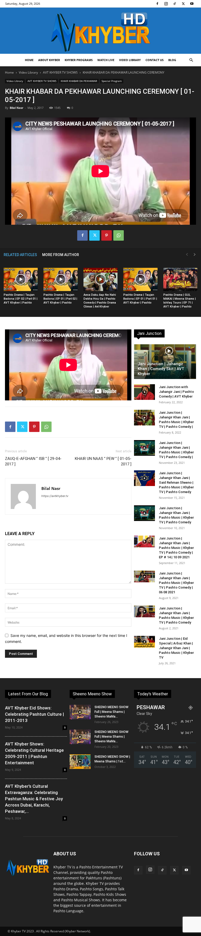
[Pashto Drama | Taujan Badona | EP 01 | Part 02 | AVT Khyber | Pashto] (60, 279)
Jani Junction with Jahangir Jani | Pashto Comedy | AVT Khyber (176, 391)
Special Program (112, 81)
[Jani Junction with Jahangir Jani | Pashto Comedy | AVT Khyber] (144, 392)
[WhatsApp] (118, 235)
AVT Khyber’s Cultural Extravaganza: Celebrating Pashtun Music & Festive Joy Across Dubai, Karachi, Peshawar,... (34, 799)
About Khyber (49, 60)
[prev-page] (186, 254)
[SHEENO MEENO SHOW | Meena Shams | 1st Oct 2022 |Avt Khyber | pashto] (80, 761)
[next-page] (194, 254)
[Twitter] (183, 3)
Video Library (130, 60)
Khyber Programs (79, 60)
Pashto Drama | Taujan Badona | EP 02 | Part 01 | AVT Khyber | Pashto (20, 298)
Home (29, 60)
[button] (191, 60)
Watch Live (105, 60)
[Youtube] (192, 3)
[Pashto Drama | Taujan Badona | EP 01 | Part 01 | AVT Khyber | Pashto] (140, 279)
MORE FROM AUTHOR (60, 255)
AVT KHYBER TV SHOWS (60, 72)
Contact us (155, 60)
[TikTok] (174, 3)
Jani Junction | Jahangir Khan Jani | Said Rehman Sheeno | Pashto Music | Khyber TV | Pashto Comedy (176, 482)
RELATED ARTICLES (20, 255)
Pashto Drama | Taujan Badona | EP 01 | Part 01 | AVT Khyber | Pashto (140, 298)
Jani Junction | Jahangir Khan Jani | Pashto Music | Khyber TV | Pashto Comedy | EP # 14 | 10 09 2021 (176, 547)
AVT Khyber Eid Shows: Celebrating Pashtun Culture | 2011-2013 (34, 714)
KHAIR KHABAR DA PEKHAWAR (79, 81)
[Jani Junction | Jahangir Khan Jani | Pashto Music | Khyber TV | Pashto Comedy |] (144, 417)
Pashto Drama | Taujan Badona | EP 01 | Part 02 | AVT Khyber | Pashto (60, 298)
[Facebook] (157, 3)
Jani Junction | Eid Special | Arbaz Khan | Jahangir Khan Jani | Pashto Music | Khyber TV (176, 648)
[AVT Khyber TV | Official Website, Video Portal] (100, 31)
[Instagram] (166, 3)
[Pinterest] (106, 235)
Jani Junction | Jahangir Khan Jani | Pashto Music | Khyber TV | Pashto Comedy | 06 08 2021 (176, 582)
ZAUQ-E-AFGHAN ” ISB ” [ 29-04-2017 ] (33, 461)
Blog (172, 60)
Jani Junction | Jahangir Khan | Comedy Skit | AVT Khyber (161, 369)
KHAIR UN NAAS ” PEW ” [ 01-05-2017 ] (103, 461)
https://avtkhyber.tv (54, 496)
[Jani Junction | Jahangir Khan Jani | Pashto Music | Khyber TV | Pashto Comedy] (144, 513)
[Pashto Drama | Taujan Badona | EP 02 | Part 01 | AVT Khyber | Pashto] (21, 279)
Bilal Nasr (16, 108)
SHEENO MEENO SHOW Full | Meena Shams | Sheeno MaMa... (111, 711)
